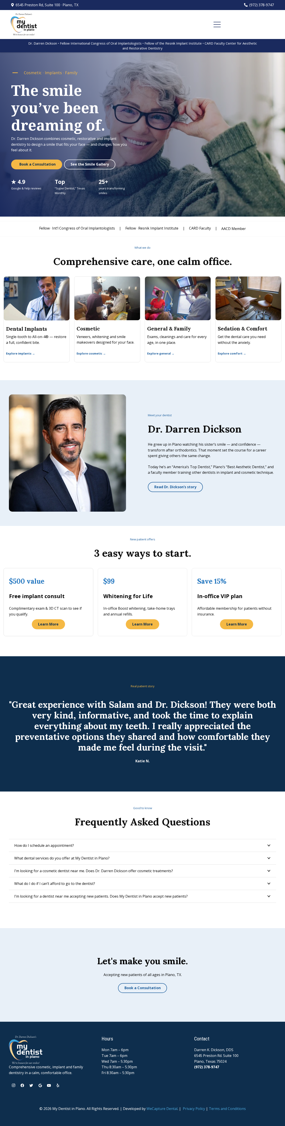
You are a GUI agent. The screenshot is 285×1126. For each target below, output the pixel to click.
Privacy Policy (194, 1108)
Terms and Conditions (227, 1108)
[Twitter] (31, 1085)
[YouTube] (49, 1085)
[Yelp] (57, 1085)
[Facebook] (22, 1085)
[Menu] (217, 24)
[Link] (24, 24)
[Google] (40, 1085)
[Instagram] (13, 1085)
